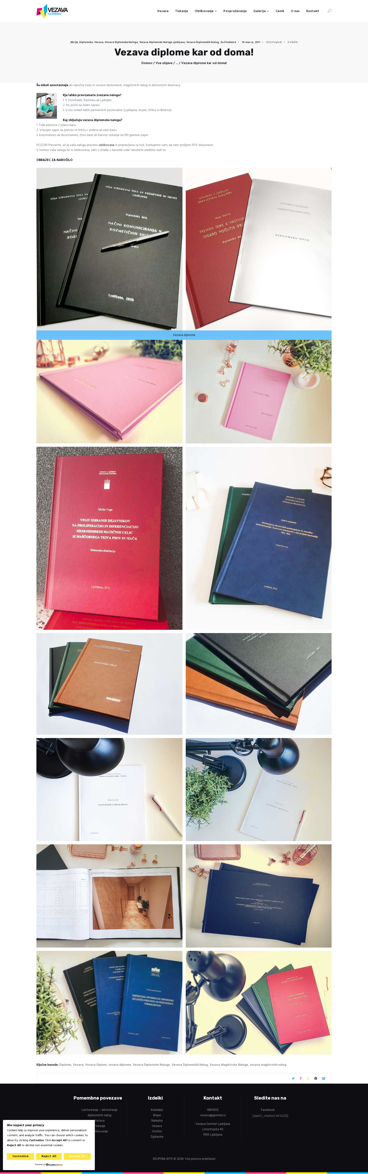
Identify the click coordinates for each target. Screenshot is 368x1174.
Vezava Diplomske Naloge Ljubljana (162, 42)
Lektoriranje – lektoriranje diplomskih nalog (99, 1112)
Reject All (49, 1156)
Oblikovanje (99, 1131)
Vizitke (157, 1131)
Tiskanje (99, 1126)
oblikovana (106, 145)
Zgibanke (156, 1136)
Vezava (99, 42)
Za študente (228, 42)
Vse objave (164, 63)
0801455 (213, 1110)
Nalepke (157, 1120)
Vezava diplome (184, 335)
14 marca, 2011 (251, 42)
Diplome (65, 1064)
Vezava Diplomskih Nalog (202, 42)
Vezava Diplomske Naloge (121, 42)
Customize (20, 1156)
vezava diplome (119, 1064)
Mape (157, 1115)
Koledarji (157, 1110)
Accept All (77, 1156)
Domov (146, 63)
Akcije (74, 42)
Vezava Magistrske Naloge (228, 1064)
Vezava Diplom (96, 1064)
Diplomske (86, 42)
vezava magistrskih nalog (268, 1064)
